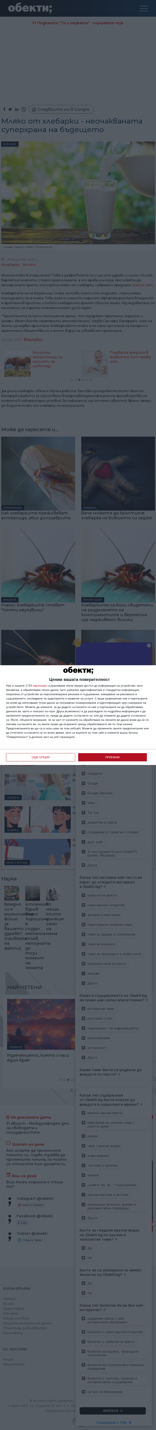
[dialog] (78, 715)
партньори (40, 685)
